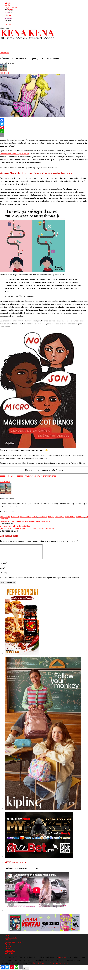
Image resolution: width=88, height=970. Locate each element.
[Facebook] (44, 120)
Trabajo (14, 526)
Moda (7, 5)
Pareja (51, 517)
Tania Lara (4, 73)
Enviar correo (63, 957)
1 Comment (5, 482)
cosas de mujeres (25, 476)
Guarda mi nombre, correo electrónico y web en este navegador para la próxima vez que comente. (41, 577)
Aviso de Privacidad (40, 963)
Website (3, 572)
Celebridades (11, 7)
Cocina (8, 940)
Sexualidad (70, 517)
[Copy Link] (44, 135)
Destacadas (25, 517)
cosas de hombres (8, 476)
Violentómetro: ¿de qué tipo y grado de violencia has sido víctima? (25, 521)
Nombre (3, 563)
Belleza (8, 3)
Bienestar (4, 53)
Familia (8, 946)
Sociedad (80, 517)
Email (2, 568)
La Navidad (10, 953)
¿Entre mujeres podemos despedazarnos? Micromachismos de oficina (27, 528)
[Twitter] (44, 124)
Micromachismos (48, 476)
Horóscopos (10, 951)
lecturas (36, 476)
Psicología (59, 517)
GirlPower (42, 517)
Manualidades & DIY (14, 942)
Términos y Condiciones (59, 963)
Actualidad (5, 517)
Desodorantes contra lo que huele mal (14, 153)
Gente (34, 517)
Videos (8, 24)
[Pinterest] (44, 127)
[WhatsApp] (44, 131)
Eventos (8, 944)
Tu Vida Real (24, 526)
